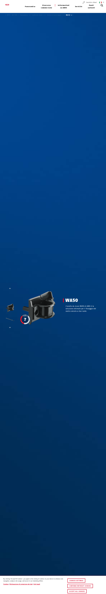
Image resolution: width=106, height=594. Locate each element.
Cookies (5, 584)
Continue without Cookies (80, 586)
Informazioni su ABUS (63, 6)
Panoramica (30, 6)
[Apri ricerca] (101, 6)
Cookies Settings (76, 580)
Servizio (78, 6)
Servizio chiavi (91, 2)
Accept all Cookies (77, 591)
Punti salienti (91, 6)
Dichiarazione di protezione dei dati (21, 584)
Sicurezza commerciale (46, 6)
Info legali (37, 584)
